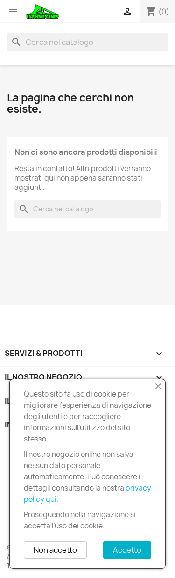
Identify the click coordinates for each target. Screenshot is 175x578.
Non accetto (55, 550)
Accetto (127, 550)
